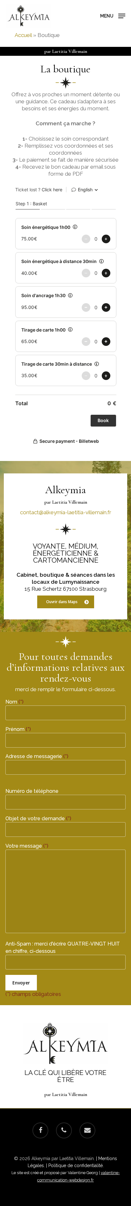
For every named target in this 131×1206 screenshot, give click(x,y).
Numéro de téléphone (32, 791)
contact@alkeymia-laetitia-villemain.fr (65, 512)
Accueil (23, 35)
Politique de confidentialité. (76, 1165)
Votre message (26, 846)
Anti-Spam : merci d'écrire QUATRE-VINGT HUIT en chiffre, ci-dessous (62, 947)
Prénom (18, 729)
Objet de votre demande (38, 818)
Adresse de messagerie (36, 756)
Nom (14, 702)
